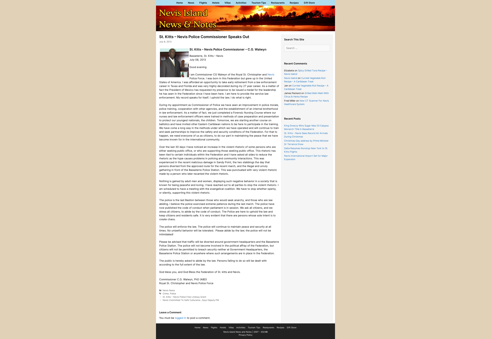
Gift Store (309, 2)
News (191, 2)
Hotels (215, 2)
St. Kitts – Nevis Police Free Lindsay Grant (184, 297)
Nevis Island (290, 78)
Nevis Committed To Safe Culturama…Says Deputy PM (191, 300)
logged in (180, 317)
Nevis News (169, 290)
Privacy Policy (245, 335)
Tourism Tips (259, 2)
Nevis (270, 74)
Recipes (294, 2)
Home (179, 2)
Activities (241, 2)
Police (173, 293)
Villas (228, 2)
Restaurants (278, 2)
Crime (166, 293)
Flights (203, 2)
